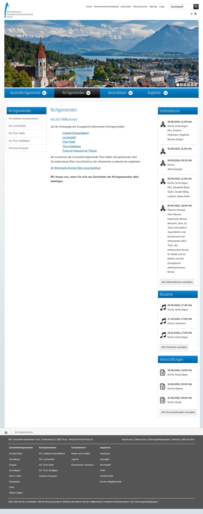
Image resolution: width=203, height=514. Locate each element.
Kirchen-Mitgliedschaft (110, 481)
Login (161, 6)
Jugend (75, 459)
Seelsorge (105, 453)
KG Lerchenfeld (17, 126)
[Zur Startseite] (22, 16)
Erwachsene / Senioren (82, 465)
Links (11, 487)
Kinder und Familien (80, 453)
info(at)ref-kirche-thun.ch (81, 439)
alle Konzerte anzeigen (174, 347)
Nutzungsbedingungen (159, 439)
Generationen (117, 93)
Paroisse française (19, 148)
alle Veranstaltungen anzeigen (178, 412)
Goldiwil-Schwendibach (75, 133)
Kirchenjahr (105, 465)
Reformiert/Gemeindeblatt (106, 6)
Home (89, 6)
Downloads (14, 481)
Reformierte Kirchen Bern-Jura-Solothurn (77, 167)
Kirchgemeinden (73, 93)
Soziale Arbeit (15, 453)
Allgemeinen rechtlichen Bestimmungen (109, 502)
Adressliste (126, 6)
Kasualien (104, 459)
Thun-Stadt (68, 141)
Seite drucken (188, 439)
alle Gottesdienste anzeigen (176, 282)
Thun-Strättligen (71, 146)
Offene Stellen (16, 493)
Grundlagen (14, 470)
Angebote (154, 93)
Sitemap (153, 6)
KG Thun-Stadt (17, 133)
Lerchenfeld (69, 137)
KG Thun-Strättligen (19, 140)
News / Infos (15, 476)
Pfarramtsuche (140, 6)
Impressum (127, 439)
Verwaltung (14, 459)
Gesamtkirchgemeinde (25, 93)
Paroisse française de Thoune (79, 150)
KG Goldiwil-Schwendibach (23, 118)
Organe (12, 465)
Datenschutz (140, 439)
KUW (102, 470)
